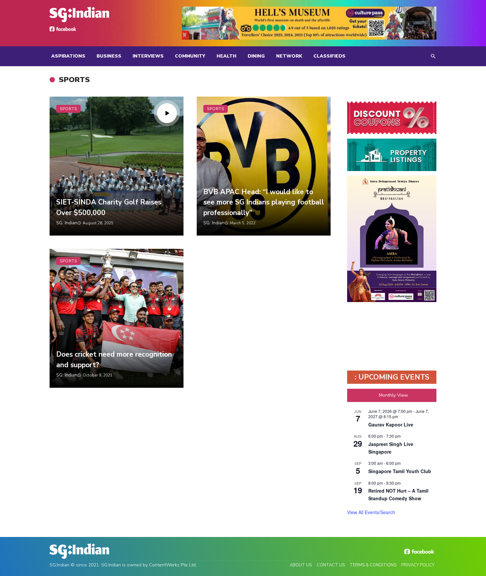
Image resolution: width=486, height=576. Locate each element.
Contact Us (331, 565)
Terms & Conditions (373, 565)
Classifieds (329, 56)
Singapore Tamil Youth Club (399, 471)
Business (109, 56)
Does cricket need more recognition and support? (114, 360)
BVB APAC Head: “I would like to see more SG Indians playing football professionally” (263, 202)
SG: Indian (66, 223)
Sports (68, 108)
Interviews (148, 56)
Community (190, 56)
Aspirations (68, 56)
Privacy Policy (417, 565)
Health (226, 56)
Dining (256, 56)
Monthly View (393, 395)
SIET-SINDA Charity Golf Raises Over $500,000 (108, 207)
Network (289, 56)
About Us (301, 565)
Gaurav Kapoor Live (390, 424)
